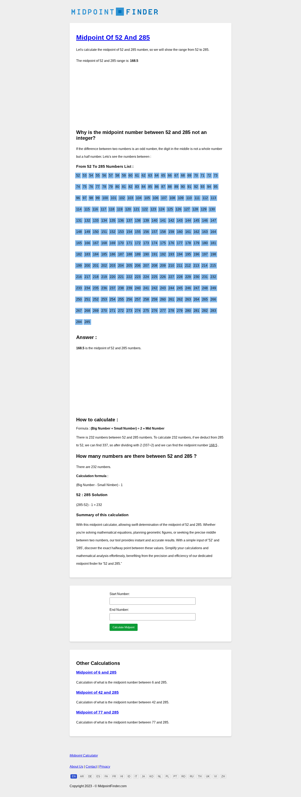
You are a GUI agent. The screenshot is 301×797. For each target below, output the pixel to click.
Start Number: (120, 594)
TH (199, 776)
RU (192, 776)
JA (143, 776)
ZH (223, 776)
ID (129, 776)
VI (215, 776)
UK (208, 776)
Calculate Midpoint (124, 627)
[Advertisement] (150, 96)
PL (167, 776)
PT (175, 776)
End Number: (119, 609)
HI (121, 776)
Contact (91, 766)
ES (98, 776)
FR (114, 776)
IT (136, 776)
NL (159, 776)
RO (183, 776)
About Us (76, 766)
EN (74, 776)
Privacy (104, 766)
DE (90, 776)
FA (106, 776)
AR (82, 776)
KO (151, 776)
